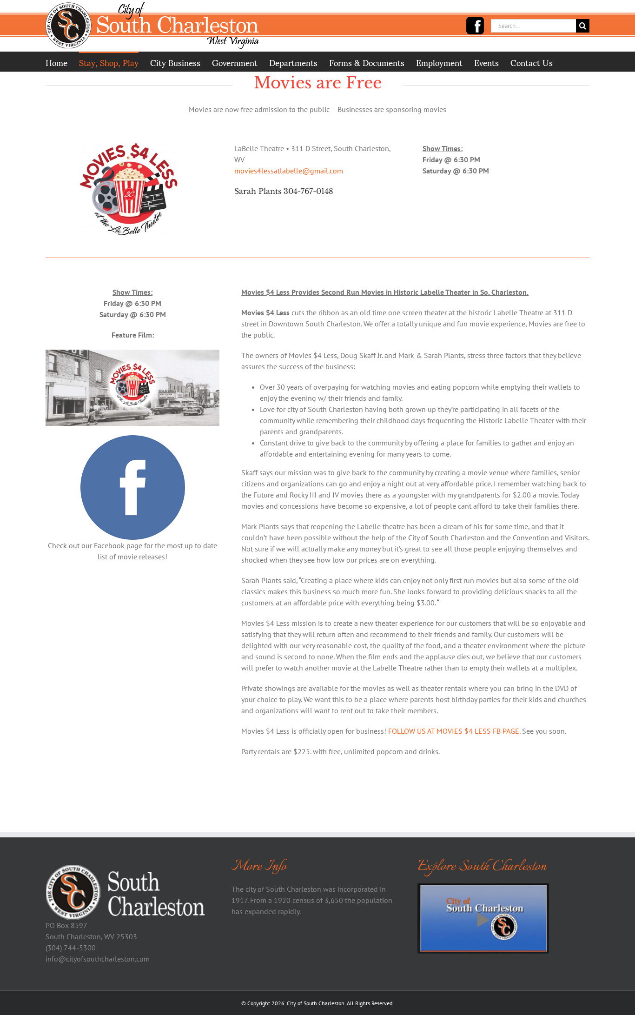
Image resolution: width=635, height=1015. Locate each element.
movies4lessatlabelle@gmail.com (288, 170)
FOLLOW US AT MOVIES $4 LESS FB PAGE (453, 731)
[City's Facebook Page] (475, 25)
